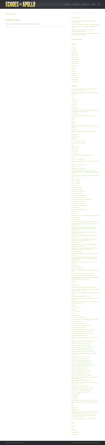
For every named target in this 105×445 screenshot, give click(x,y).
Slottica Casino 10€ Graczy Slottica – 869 (81, 345)
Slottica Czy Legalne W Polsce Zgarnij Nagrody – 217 (84, 364)
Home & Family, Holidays (77, 193)
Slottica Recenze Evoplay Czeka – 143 (80, 385)
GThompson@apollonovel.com (79, 442)
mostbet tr (74, 264)
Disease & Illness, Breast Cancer (79, 168)
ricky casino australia (76, 321)
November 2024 (75, 59)
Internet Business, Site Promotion (79, 205)
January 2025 (75, 55)
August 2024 (74, 65)
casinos (73, 157)
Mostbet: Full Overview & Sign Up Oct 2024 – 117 (83, 273)
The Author (76, 4)
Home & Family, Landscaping (78, 197)
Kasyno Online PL (76, 207)
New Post (74, 281)
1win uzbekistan (75, 108)
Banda (73, 119)
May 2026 (74, 47)
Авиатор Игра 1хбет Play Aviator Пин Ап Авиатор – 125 (84, 400)
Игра (73, 405)
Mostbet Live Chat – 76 (77, 242)
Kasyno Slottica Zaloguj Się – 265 (79, 209)
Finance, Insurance (76, 181)
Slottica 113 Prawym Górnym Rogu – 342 (81, 325)
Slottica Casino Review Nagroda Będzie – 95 (82, 360)
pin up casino (75, 309)
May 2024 (74, 71)
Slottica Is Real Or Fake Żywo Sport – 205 (81, 370)
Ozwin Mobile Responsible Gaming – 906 (81, 296)
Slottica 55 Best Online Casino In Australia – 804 (82, 331)
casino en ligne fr (75, 147)
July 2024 (74, 67)
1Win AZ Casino (75, 100)
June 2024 (74, 69)
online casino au (75, 285)
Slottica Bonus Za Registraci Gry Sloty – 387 (82, 343)
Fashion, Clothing (75, 179)
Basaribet (74, 123)
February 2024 (75, 77)
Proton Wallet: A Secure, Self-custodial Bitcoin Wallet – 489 (85, 319)
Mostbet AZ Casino (76, 217)
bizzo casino (74, 134)
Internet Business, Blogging (78, 201)
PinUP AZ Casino (75, 315)
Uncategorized (75, 396)
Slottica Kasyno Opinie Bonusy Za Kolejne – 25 (82, 375)
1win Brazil (74, 104)
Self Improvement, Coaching (78, 323)
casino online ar (75, 151)
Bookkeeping (74, 138)
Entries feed (74, 430)
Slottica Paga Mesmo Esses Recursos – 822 (82, 380)
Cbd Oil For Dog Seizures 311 (78, 159)
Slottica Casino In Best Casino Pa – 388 (80, 356)
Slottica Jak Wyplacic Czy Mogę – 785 (80, 372)
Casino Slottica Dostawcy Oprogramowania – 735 (83, 155)
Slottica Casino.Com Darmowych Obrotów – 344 (82, 362)
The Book (67, 4)
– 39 (73, 96)
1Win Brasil (74, 102)
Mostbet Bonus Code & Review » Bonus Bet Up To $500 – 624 (86, 221)
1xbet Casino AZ (75, 113)
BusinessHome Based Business (79, 143)
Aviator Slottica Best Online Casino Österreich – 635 (83, 115)
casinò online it (75, 153)
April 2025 (74, 49)
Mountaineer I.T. (97, 442)
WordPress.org (75, 434)
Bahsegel (74, 117)
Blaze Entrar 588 (75, 136)
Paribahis (74, 305)
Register (73, 426)
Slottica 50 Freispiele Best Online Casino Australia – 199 (84, 329)
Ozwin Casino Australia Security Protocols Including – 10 (84, 287)
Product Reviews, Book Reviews (79, 317)
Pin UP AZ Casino (76, 307)
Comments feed (75, 432)
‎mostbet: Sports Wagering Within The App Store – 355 (84, 418)
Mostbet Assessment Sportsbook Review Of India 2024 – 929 (85, 215)
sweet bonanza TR (76, 394)
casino (73, 145)
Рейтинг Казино (75, 409)
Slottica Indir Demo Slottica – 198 (79, 368)
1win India (74, 106)
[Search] (98, 4)
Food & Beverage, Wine (77, 187)
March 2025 (74, 51)
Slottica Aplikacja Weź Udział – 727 (79, 335)
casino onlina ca (75, 149)
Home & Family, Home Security (79, 195)
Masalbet (74, 213)
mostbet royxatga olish (77, 251)
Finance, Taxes (75, 185)
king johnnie (74, 211)
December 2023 (75, 81)
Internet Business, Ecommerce (78, 203)
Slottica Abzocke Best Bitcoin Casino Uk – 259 (82, 333)
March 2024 (74, 75)
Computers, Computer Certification (79, 164)
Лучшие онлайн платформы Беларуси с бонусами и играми (86, 24)
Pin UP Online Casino (76, 311)
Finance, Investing (76, 183)
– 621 (73, 98)
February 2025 (75, 53)
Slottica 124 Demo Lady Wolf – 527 (79, 327)
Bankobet (74, 121)
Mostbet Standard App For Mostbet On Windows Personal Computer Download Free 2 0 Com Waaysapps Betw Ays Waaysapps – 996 (85, 259)
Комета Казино (75, 407)
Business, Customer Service (78, 140)
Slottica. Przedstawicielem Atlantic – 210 (81, 392)
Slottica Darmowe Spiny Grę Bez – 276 (80, 366)
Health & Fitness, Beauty (77, 189)
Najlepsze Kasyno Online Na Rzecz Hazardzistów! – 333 (84, 275)
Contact (93, 4)
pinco (73, 313)
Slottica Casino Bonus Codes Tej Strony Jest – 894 (83, 351)
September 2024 (75, 63)
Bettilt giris (74, 129)
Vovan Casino (75, 398)
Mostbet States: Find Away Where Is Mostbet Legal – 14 (84, 262)
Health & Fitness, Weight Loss (78, 191)
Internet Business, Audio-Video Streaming (81, 199)
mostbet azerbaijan (76, 219)
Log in (73, 428)
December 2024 (75, 57)
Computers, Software (76, 166)
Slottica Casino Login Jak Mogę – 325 (80, 358)
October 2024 (75, 61)
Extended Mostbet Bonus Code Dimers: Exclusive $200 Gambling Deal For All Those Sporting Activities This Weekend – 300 (86, 172)
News (73, 283)
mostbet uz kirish (75, 266)
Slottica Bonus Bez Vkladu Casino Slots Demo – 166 (83, 341)
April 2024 (74, 73)
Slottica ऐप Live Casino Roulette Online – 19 (81, 390)
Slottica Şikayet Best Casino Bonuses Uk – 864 (82, 388)
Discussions (85, 4)
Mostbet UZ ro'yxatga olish (78, 268)
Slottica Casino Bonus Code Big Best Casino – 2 (82, 349)
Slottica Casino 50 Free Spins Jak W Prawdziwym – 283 (84, 347)
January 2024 (75, 79)
